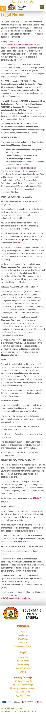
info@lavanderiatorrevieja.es (23, 167)
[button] (3, 8)
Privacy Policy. (18, 242)
